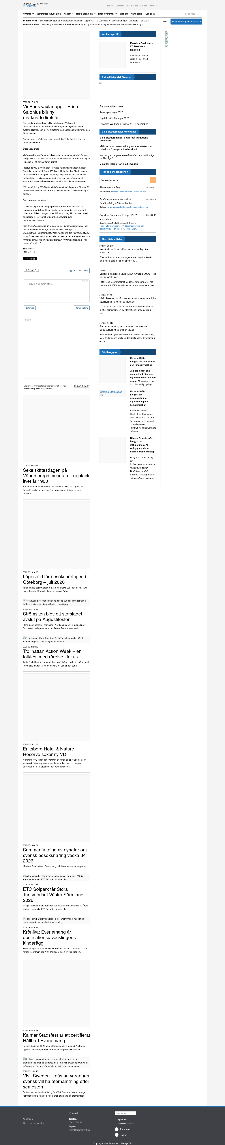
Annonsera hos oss (126, 1123)
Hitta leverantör (106, 13)
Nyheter (27, 13)
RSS (165, 21)
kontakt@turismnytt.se (79, 1129)
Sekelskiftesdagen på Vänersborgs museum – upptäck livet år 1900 (68, 20)
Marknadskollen (84, 13)
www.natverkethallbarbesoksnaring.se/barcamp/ (128, 207)
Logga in (150, 13)
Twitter (123, 1134)
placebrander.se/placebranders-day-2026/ (128, 191)
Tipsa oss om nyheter (33, 1122)
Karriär (67, 13)
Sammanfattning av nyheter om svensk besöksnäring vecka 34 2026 (118, 24)
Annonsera (136, 13)
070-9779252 (75, 1122)
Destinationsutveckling (48, 13)
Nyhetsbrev (122, 1119)
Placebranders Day (109, 187)
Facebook (125, 1129)
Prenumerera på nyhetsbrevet (186, 21)
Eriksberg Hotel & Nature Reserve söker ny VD (64, 24)
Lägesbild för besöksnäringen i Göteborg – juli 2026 (124, 20)
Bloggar (124, 13)
